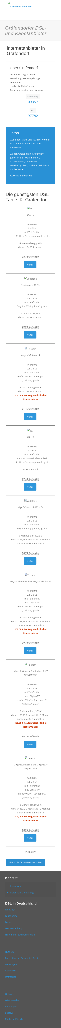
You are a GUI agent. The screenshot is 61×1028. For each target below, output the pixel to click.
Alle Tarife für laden (25, 862)
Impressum (16, 886)
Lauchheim (11, 915)
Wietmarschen (12, 1000)
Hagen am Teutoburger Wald (20, 934)
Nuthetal (9, 951)
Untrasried (10, 976)
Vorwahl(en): (32, 96)
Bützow (9, 1012)
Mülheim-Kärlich (14, 1019)
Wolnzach (10, 909)
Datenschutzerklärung (22, 892)
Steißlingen (11, 1006)
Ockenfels (10, 994)
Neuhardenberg (13, 928)
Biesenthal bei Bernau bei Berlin (22, 958)
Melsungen (11, 964)
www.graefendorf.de (21, 175)
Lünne (8, 922)
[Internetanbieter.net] (30, 6)
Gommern (10, 970)
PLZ (32, 110)
